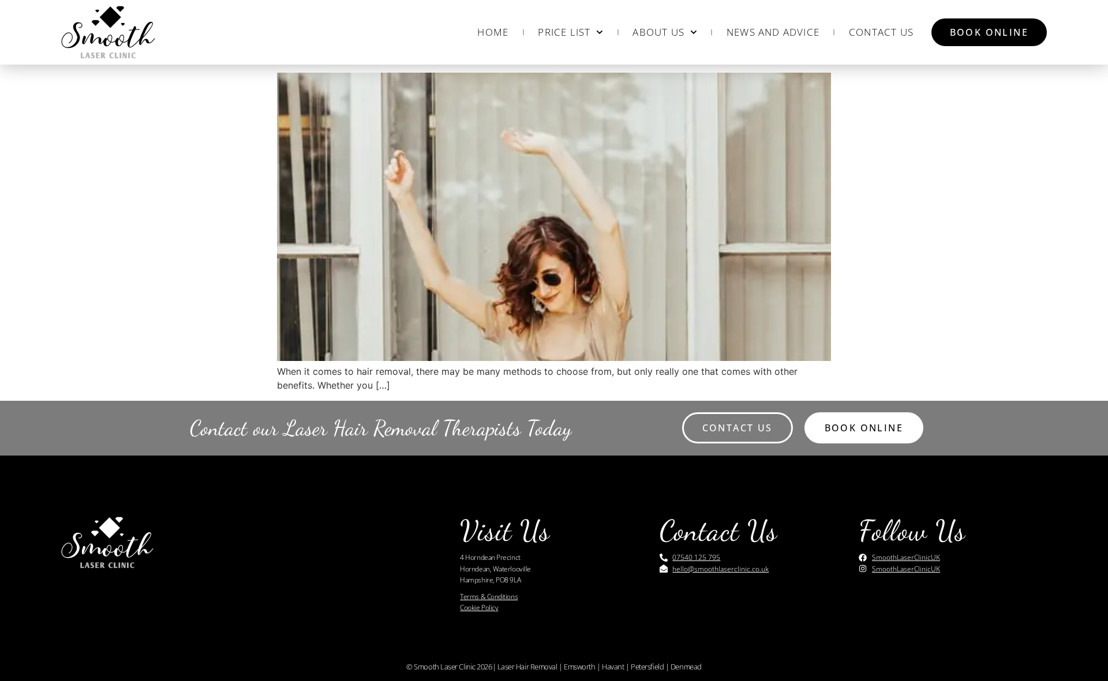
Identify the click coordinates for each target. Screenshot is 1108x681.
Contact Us (881, 32)
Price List (564, 32)
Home (492, 32)
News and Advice (773, 32)
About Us (658, 32)
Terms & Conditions (489, 596)
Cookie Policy (479, 607)
